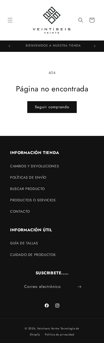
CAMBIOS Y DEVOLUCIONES (34, 166)
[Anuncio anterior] (9, 46)
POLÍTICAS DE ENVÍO (28, 177)
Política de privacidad (59, 334)
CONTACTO (20, 211)
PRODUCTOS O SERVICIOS (33, 200)
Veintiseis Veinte (48, 328)
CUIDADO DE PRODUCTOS (33, 254)
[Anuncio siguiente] (94, 46)
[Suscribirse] (79, 287)
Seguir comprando (52, 107)
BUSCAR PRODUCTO (27, 188)
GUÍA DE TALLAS (24, 243)
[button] (10, 20)
